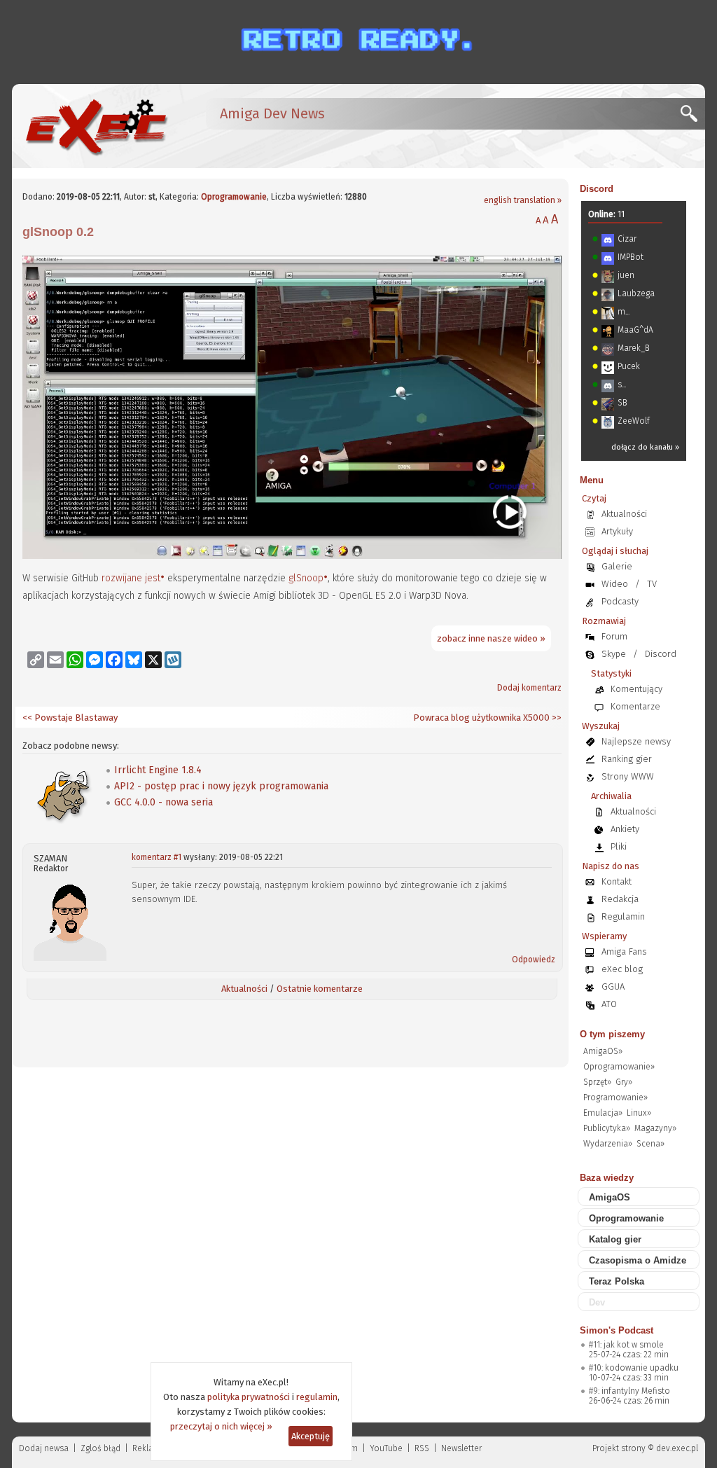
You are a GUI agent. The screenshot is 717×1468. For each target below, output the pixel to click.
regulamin (316, 1397)
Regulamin (623, 916)
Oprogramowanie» (619, 1067)
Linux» (639, 1113)
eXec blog (622, 969)
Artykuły (617, 531)
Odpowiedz (533, 959)
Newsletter (461, 1448)
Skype (613, 654)
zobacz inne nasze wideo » (491, 638)
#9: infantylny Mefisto (629, 1391)
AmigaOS (609, 1197)
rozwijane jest (131, 578)
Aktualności (244, 988)
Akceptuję (310, 1436)
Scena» (650, 1144)
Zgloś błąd (100, 1448)
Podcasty (620, 601)
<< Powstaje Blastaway (70, 717)
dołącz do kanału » (645, 447)
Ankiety (625, 829)
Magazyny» (655, 1128)
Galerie (616, 566)
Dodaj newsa (44, 1448)
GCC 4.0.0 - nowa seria (163, 802)
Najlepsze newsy (636, 741)
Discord (596, 189)
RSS (422, 1448)
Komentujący (636, 689)
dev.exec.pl (677, 1448)
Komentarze (635, 706)
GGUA (613, 986)
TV (652, 584)
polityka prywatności (248, 1397)
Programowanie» (615, 1097)
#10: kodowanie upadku (633, 1368)
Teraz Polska (616, 1281)
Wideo (614, 584)
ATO (609, 1004)
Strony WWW (627, 776)
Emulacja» (602, 1113)
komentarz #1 (156, 857)
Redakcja (620, 899)
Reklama (149, 1448)
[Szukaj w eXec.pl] (693, 117)
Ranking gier (626, 759)
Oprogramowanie (234, 197)
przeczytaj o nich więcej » (221, 1426)
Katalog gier (615, 1239)
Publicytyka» (606, 1128)
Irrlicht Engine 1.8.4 (158, 770)
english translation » (523, 200)
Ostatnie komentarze (320, 988)
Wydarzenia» (607, 1144)
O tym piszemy (612, 1034)
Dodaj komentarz (529, 688)
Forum (614, 636)
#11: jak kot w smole (626, 1345)
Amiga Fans (624, 951)
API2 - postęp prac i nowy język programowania (221, 786)
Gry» (623, 1082)
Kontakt (616, 881)
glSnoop (305, 578)
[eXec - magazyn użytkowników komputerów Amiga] (96, 126)
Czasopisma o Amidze (637, 1260)
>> (556, 717)
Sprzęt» (597, 1082)
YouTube (386, 1448)
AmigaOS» (602, 1051)
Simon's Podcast (616, 1330)
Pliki (619, 846)
